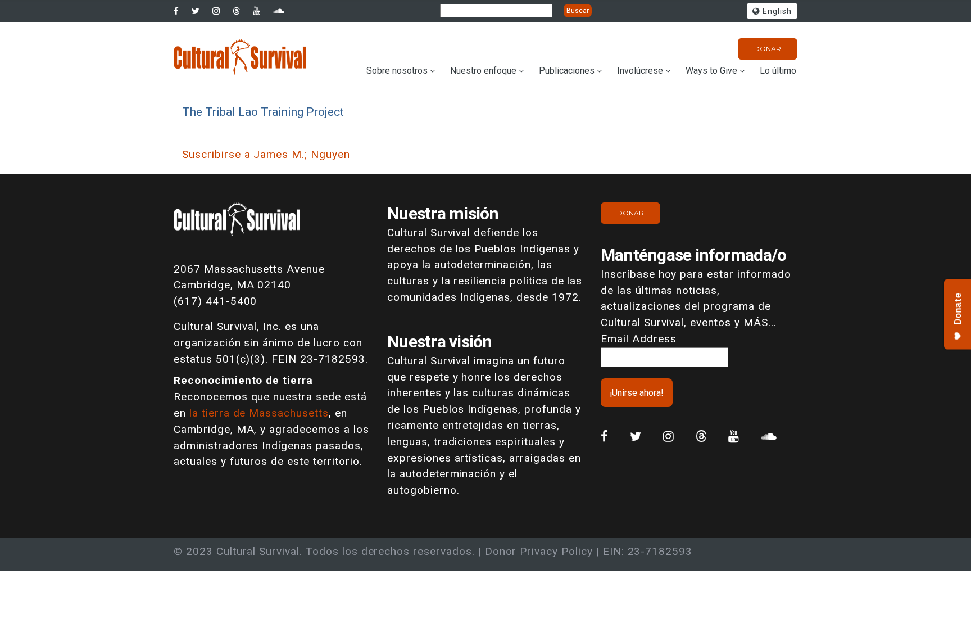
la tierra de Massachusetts (259, 412)
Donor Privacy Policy (539, 551)
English (776, 11)
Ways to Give (711, 70)
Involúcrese (640, 70)
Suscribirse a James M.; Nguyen (266, 154)
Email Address (638, 338)
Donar (767, 48)
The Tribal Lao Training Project (263, 112)
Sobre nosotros (397, 70)
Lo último (778, 70)
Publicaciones (567, 70)
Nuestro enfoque (483, 70)
